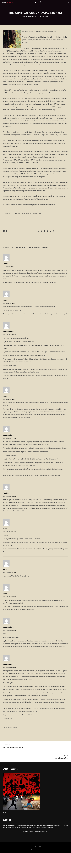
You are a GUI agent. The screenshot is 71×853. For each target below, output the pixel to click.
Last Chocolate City (27, 213)
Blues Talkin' (44, 16)
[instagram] (46, 2)
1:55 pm (13, 496)
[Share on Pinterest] (41, 231)
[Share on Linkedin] (50, 231)
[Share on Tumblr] (44, 231)
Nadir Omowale (37, 213)
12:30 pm (13, 334)
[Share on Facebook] (6, 231)
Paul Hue (6, 264)
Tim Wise (36, 549)
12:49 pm (13, 399)
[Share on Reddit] (38, 231)
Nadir (5, 300)
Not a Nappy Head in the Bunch (13, 746)
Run (4, 813)
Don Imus (17, 213)
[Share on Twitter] (23, 231)
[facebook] (35, 2)
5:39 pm (13, 630)
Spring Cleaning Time (61, 757)
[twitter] (41, 2)
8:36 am (13, 266)
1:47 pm (13, 438)
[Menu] (68, 2)
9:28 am (13, 303)
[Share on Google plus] (47, 231)
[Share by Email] (53, 231)
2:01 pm (13, 531)
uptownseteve (8, 332)
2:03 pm (13, 596)
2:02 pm (13, 572)
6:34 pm (13, 667)
